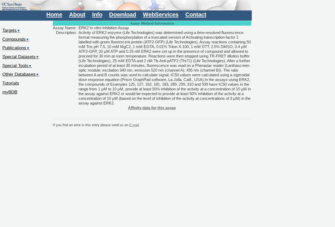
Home (54, 14)
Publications (16, 47)
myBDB (9, 92)
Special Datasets (20, 56)
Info (97, 14)
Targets (11, 30)
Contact (195, 14)
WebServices (160, 14)
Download (122, 14)
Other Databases (20, 74)
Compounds (15, 39)
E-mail (134, 125)
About (77, 14)
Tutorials (10, 83)
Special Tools (17, 65)
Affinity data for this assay (152, 108)
